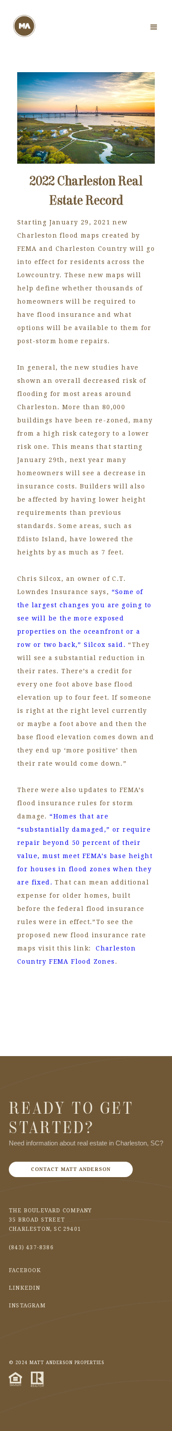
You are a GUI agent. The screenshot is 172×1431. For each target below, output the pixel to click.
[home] (24, 26)
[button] (154, 27)
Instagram (27, 1306)
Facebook (25, 1270)
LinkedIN (25, 1288)
